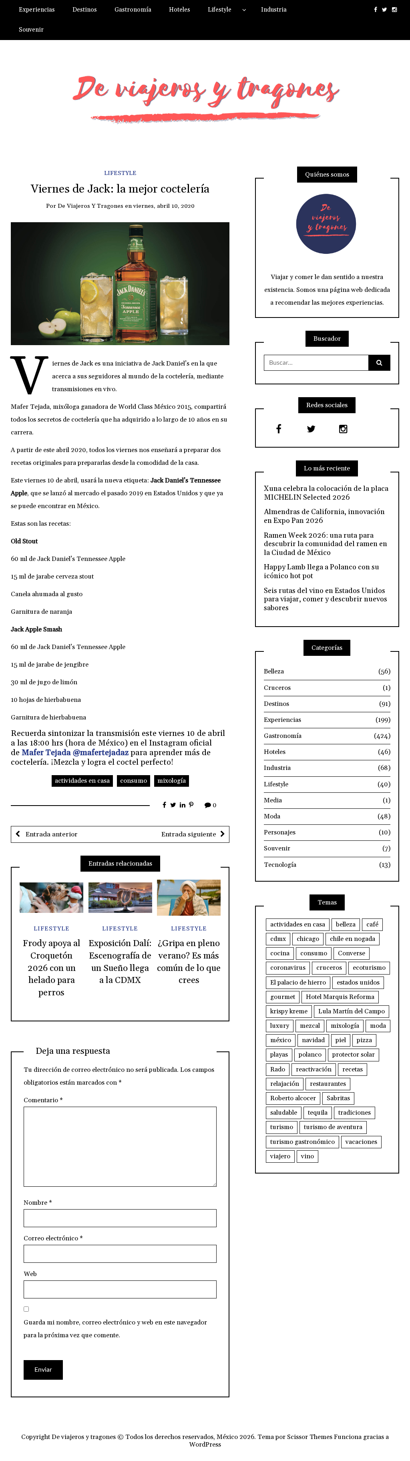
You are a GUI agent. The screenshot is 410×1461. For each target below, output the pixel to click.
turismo (281, 1127)
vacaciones (361, 1142)
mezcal (310, 1026)
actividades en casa (82, 781)
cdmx (278, 939)
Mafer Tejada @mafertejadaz (75, 753)
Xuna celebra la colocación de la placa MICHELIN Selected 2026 (326, 493)
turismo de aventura (333, 1127)
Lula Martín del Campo (351, 1011)
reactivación (314, 1069)
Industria (274, 10)
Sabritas (338, 1098)
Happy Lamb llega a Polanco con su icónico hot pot (321, 571)
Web (30, 1274)
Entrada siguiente (188, 834)
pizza (364, 1040)
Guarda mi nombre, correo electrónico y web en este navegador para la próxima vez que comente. (115, 1328)
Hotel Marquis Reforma (340, 997)
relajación (284, 1084)
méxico (280, 1040)
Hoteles (179, 10)
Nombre (38, 1203)
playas (279, 1055)
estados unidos (358, 983)
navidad (313, 1040)
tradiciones (354, 1113)
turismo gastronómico (302, 1142)
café (372, 924)
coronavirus (287, 968)
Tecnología (327, 865)
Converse (351, 953)
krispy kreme (289, 1011)
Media (327, 800)
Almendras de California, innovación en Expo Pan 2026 (324, 516)
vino (307, 1156)
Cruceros (327, 688)
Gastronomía (133, 10)
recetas (352, 1069)
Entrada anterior (51, 834)
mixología (171, 781)
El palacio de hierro (298, 983)
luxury (279, 1026)
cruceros (329, 968)
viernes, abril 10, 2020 (164, 206)
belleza (346, 924)
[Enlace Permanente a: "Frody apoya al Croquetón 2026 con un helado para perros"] (51, 898)
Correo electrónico (53, 1238)
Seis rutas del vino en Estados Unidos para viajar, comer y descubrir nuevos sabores (325, 600)
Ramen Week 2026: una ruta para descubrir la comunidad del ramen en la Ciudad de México (325, 544)
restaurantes (328, 1084)
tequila (318, 1113)
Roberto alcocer (293, 1098)
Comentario (43, 1100)
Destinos (84, 10)
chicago (308, 939)
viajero (280, 1156)
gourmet (282, 997)
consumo (133, 781)
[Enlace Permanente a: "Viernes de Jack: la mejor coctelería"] (120, 283)
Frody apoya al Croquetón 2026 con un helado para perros (51, 968)
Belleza (327, 671)
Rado (277, 1069)
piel (341, 1040)
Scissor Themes (309, 1437)
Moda (327, 816)
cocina (279, 953)
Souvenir (31, 30)
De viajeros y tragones (90, 206)
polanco (310, 1055)
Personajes (327, 832)
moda (378, 1026)
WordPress (205, 1445)
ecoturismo (369, 968)
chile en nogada (352, 939)
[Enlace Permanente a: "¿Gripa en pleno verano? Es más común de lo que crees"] (189, 898)
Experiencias (37, 10)
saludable (283, 1113)
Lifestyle (219, 10)
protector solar (353, 1055)
